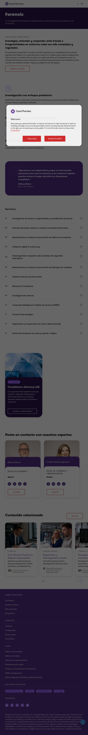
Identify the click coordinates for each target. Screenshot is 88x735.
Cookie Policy (15, 130)
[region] (44, 125)
